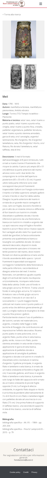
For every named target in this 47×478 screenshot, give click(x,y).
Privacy (34, 472)
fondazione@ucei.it (23, 460)
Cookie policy (15, 472)
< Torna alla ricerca (12, 14)
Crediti (25, 472)
